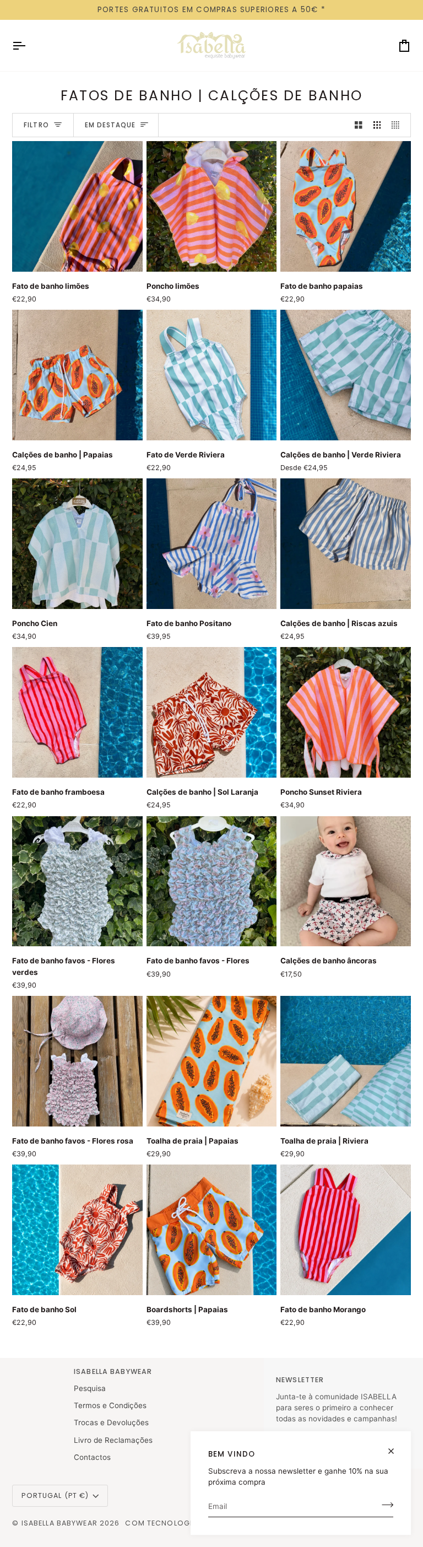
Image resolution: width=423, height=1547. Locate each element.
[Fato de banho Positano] (212, 543)
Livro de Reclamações (113, 1440)
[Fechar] (396, 1446)
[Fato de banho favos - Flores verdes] (77, 881)
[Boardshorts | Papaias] (212, 1230)
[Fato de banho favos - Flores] (212, 881)
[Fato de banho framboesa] (77, 712)
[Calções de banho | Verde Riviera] (345, 375)
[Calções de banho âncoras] (345, 881)
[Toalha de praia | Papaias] (212, 1061)
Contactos (92, 1457)
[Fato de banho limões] (77, 206)
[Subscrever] (384, 1504)
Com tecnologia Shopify (178, 1523)
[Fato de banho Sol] (77, 1230)
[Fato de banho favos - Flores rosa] (77, 1061)
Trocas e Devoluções (111, 1422)
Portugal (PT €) (55, 1495)
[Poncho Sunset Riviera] (345, 712)
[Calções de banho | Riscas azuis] (345, 543)
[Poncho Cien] (77, 543)
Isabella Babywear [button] (113, 1371)
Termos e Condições (110, 1405)
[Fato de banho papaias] (345, 206)
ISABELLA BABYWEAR (60, 1523)
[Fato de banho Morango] (345, 1230)
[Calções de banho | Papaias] (77, 375)
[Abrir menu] (28, 45)
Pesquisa (90, 1388)
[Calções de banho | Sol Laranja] (212, 712)
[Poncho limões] (212, 206)
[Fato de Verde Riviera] (212, 375)
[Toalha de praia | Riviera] (345, 1061)
